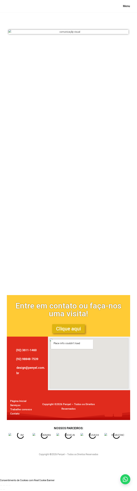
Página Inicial (18, 401)
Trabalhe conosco (21, 409)
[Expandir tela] (4, 485)
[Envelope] (109, 412)
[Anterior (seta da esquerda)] (1, 489)
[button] (13, 32)
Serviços (15, 405)
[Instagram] (118, 404)
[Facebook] (109, 404)
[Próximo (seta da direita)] (4, 489)
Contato (15, 413)
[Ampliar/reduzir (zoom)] (1, 485)
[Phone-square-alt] (118, 412)
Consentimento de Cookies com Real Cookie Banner (27, 480)
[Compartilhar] (7, 485)
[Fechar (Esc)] (10, 485)
